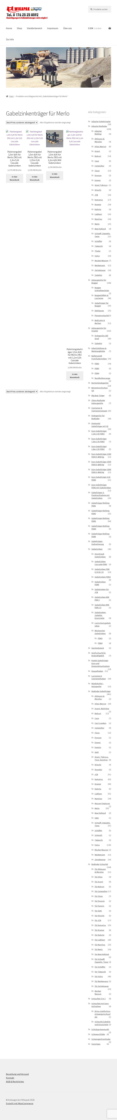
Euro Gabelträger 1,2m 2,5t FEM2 (99, 432)
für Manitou (100, 944)
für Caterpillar (101, 891)
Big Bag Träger (97, 395)
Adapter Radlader (99, 126)
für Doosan (100, 901)
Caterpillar (99, 166)
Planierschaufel (102, 315)
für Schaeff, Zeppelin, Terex (101, 960)
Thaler (97, 251)
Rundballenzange (102, 378)
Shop (19, 28)
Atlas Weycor (100, 146)
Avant (97, 151)
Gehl (97, 752)
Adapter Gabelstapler (101, 121)
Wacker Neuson (101, 260)
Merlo (97, 224)
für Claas (99, 896)
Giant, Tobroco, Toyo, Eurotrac (102, 758)
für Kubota (99, 935)
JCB (96, 195)
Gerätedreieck (97, 648)
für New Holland (102, 954)
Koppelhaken (97, 671)
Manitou (98, 219)
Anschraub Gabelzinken (100, 555)
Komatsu (99, 199)
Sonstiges (95, 1044)
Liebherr (98, 214)
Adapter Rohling (98, 132)
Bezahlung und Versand (17, 1074)
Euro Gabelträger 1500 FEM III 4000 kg (101, 463)
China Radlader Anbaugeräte (98, 402)
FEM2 (97, 363)
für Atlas (98, 877)
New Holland (100, 229)
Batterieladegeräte (99, 383)
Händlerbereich (34, 28)
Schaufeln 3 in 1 (98, 998)
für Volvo (99, 976)
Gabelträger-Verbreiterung (97, 542)
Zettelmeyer (100, 270)
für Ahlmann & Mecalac (100, 870)
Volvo (97, 256)
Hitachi (98, 190)
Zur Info (10, 39)
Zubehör (98, 275)
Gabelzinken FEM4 (102, 577)
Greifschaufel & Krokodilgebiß (98, 654)
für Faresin (99, 906)
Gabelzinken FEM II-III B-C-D (102, 570)
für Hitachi (99, 915)
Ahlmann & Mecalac (99, 140)
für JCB (98, 920)
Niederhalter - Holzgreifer (97, 685)
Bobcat (98, 156)
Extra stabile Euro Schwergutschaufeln (102, 1014)
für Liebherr (100, 940)
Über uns (67, 28)
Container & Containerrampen (99, 409)
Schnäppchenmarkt (100, 1029)
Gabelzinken (96, 549)
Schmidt (98, 835)
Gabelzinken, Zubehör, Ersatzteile (100, 615)
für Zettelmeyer (102, 986)
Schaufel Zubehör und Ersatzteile (102, 1023)
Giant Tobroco (101, 185)
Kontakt (10, 1077)
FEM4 (97, 373)
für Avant (99, 881)
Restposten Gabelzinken (100, 632)
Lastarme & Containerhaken (98, 677)
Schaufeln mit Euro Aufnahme (100, 1005)
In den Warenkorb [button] (14, 178)
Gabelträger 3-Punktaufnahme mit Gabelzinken (100, 495)
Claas (97, 170)
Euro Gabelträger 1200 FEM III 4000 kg (101, 455)
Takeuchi (99, 246)
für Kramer (99, 930)
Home (9, 28)
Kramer (98, 204)
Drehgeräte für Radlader (98, 417)
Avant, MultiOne (102, 708)
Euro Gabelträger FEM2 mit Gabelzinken (101, 486)
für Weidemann (101, 981)
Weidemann (100, 265)
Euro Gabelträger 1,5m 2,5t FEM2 (99, 440)
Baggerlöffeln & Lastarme (101, 296)
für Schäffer (100, 967)
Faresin (98, 747)
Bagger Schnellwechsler (102, 289)
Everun (98, 180)
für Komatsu (100, 925)
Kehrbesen (99, 310)
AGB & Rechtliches (15, 1081)
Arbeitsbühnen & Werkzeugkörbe (98, 349)
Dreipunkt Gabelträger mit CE (99, 425)
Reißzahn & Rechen (100, 322)
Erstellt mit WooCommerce (19, 1103)
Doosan (98, 175)
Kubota (98, 209)
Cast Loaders (100, 723)
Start (11, 96)
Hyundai (98, 769)
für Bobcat (99, 886)
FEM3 (97, 368)
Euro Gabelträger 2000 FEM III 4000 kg (101, 471)
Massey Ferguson (102, 803)
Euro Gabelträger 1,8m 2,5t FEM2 (99, 448)
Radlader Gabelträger (101, 691)
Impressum (52, 28)
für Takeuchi (100, 971)
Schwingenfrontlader (100, 1039)
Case (97, 161)
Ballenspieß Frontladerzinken (99, 357)
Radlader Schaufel (99, 864)
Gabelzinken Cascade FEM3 (101, 563)
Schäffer (98, 241)
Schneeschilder (98, 1034)
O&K (97, 818)
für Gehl (98, 911)
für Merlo (99, 949)
